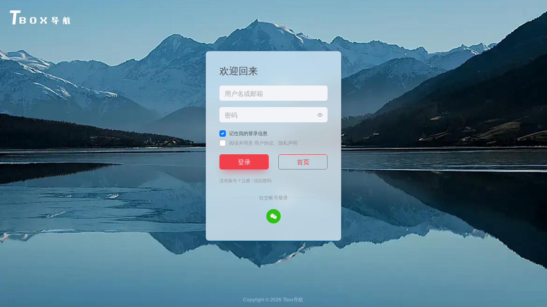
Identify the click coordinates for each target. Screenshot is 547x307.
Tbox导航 (293, 299)
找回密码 (262, 180)
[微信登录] (273, 216)
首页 (303, 161)
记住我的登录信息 (248, 133)
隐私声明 (288, 142)
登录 (244, 161)
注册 (245, 180)
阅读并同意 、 (263, 142)
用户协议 (264, 142)
